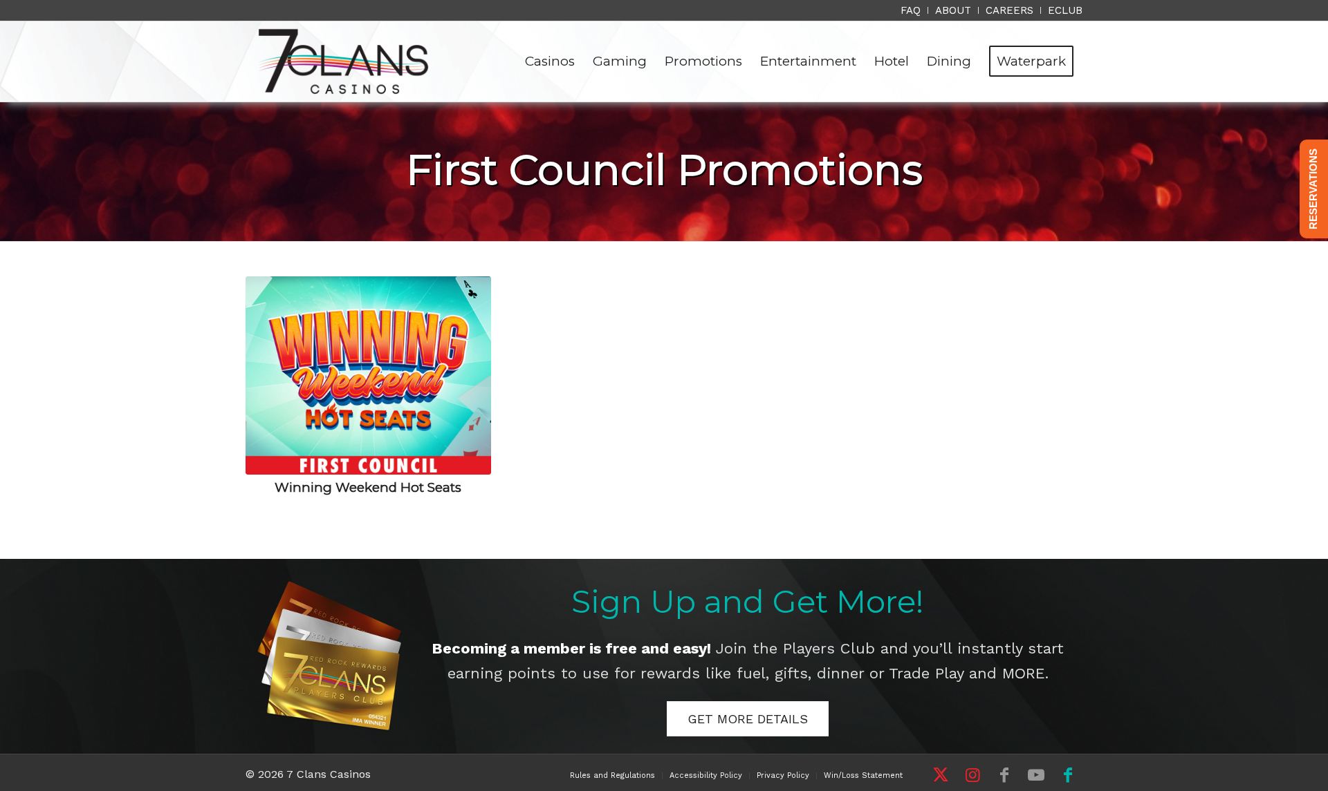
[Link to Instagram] (972, 775)
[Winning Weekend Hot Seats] (368, 375)
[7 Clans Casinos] (343, 61)
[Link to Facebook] (1004, 775)
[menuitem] (911, 10)
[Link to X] (940, 775)
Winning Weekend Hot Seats (368, 487)
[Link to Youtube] (1036, 775)
